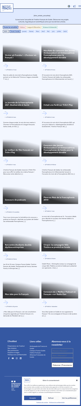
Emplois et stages (13, 352)
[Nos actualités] (74, 6)
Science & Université (50, 27)
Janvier (24, 31)
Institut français (35, 353)
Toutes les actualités (10, 27)
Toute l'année (15, 31)
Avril (43, 31)
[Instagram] (17, 358)
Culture (22, 27)
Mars (37, 31)
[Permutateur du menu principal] (79, 6)
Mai (48, 31)
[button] (77, 380)
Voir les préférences (69, 398)
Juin (53, 31)
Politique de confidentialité (57, 402)
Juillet (59, 31)
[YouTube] (13, 358)
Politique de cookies (42, 402)
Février (31, 31)
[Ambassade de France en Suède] (16, 390)
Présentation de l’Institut (16, 346)
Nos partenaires (13, 350)
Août (65, 31)
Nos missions (12, 348)
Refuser (51, 398)
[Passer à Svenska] (69, 6)
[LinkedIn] (21, 358)
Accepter (32, 398)
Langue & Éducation (33, 27)
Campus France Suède (37, 350)
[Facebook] (9, 358)
